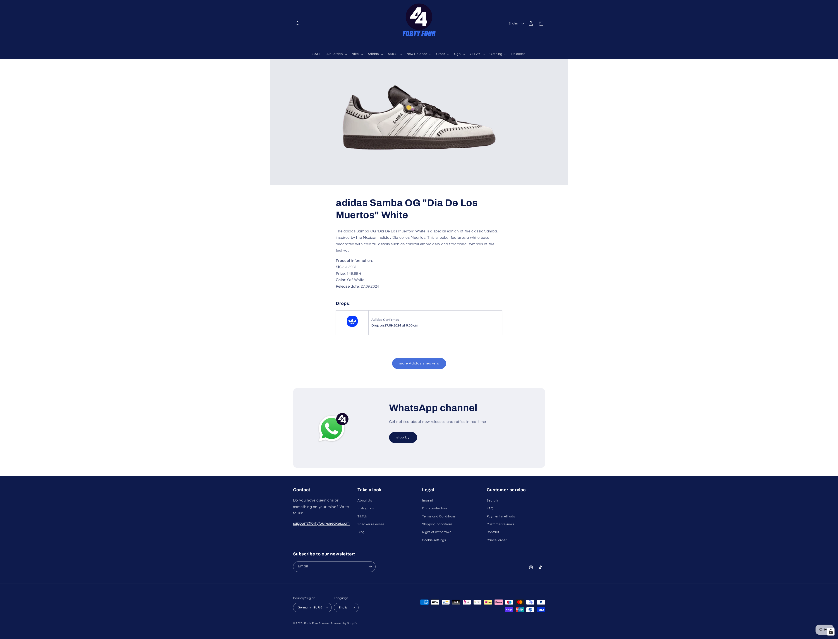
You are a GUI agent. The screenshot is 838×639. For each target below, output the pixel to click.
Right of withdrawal (437, 532)
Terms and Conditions (439, 516)
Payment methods (501, 516)
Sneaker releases (370, 524)
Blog (361, 532)
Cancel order (497, 540)
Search (492, 500)
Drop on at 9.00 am (394, 325)
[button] (298, 24)
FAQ (490, 508)
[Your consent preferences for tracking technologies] (831, 632)
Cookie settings (434, 540)
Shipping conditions (437, 524)
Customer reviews (500, 524)
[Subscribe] (370, 566)
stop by (402, 437)
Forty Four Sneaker (317, 623)
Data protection (434, 508)
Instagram (365, 508)
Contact (493, 532)
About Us (364, 500)
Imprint (427, 500)
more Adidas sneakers (419, 363)
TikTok (362, 516)
